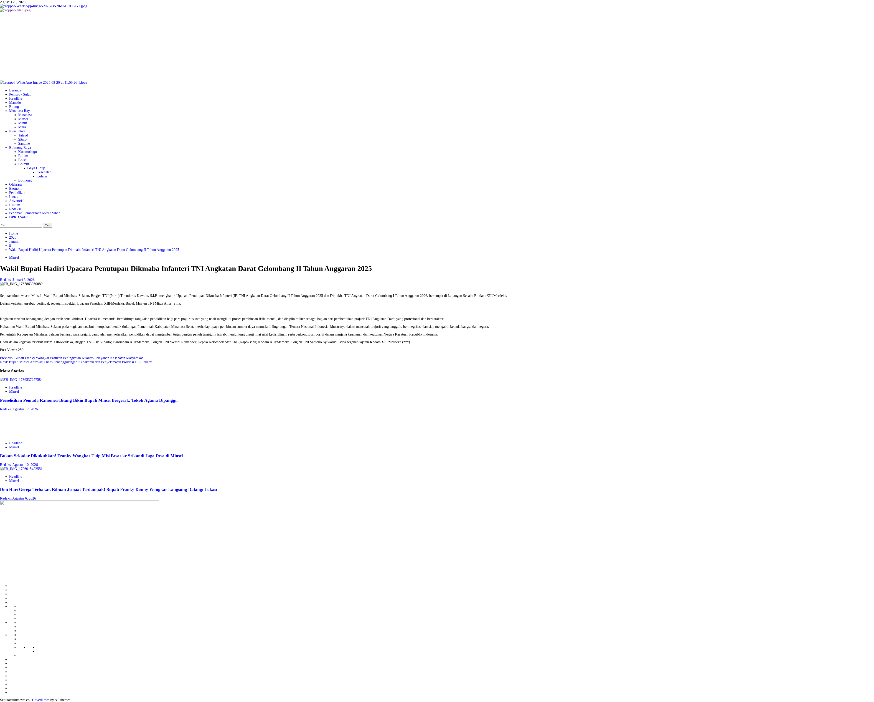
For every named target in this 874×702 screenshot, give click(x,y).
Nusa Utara (17, 131)
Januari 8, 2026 (24, 280)
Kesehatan (43, 172)
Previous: (71, 358)
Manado (15, 102)
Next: (76, 362)
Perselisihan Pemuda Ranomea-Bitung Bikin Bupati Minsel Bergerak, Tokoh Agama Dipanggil (89, 400)
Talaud (23, 135)
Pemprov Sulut (19, 94)
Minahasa (25, 115)
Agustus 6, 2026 (24, 498)
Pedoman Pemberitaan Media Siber (34, 213)
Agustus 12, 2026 (25, 409)
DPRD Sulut (18, 217)
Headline (15, 98)
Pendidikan (17, 192)
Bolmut (23, 164)
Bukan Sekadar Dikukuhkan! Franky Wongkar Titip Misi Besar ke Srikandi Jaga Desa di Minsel (91, 455)
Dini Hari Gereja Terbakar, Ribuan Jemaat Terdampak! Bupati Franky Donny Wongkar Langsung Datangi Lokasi (108, 489)
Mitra (22, 127)
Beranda (15, 90)
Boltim (23, 156)
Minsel (23, 119)
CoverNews (40, 700)
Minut (22, 123)
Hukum (14, 205)
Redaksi (15, 209)
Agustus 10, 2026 (25, 465)
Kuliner (41, 176)
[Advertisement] (437, 46)
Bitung (14, 107)
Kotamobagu (27, 152)
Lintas (13, 197)
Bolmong (25, 180)
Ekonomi (15, 188)
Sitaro (22, 139)
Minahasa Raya (20, 111)
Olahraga (15, 184)
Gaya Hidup (36, 168)
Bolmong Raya (20, 147)
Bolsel (22, 160)
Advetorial (16, 201)
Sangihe (24, 143)
